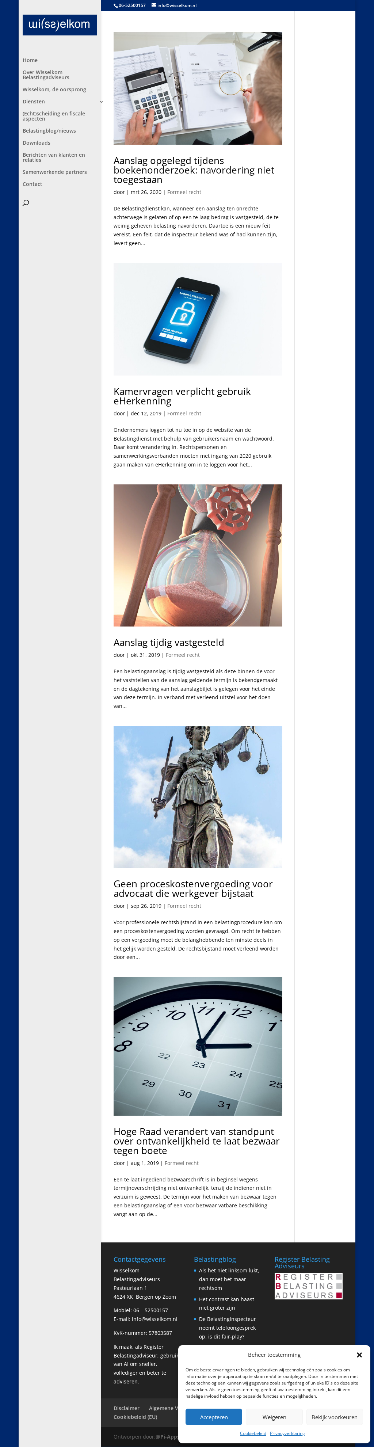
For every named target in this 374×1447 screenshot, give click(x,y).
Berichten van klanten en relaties (54, 157)
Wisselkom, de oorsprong (54, 90)
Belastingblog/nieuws (49, 131)
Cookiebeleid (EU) (135, 1416)
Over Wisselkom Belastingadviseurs (46, 75)
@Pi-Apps (168, 1436)
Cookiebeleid (253, 1433)
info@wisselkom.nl (155, 1318)
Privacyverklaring (287, 1433)
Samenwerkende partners (55, 172)
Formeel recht (184, 192)
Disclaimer (127, 1408)
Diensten (34, 102)
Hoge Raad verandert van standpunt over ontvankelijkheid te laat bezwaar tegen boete (197, 1141)
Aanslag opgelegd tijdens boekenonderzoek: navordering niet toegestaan (194, 170)
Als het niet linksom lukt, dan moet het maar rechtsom (229, 1279)
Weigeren (274, 1417)
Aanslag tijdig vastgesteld (169, 642)
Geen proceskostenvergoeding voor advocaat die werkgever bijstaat (193, 888)
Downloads (36, 143)
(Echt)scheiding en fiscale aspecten (54, 116)
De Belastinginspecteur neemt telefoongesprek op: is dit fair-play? (227, 1327)
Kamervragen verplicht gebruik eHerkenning (182, 396)
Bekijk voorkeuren (335, 1417)
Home (30, 61)
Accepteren (214, 1417)
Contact (32, 184)
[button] (359, 1355)
